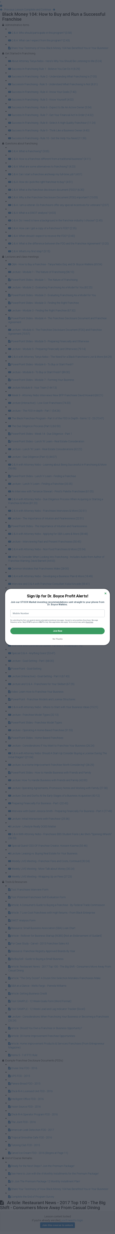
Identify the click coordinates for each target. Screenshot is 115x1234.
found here (89, 622)
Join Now (57, 631)
